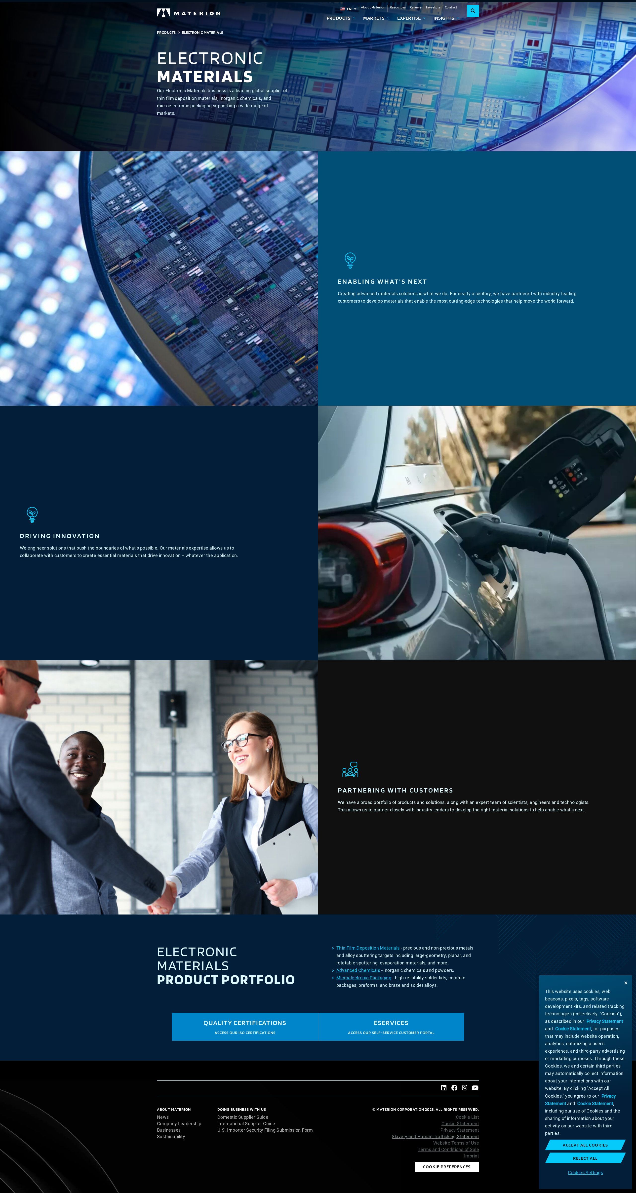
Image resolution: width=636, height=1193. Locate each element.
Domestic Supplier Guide (242, 1117)
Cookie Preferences (447, 1166)
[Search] (473, 11)
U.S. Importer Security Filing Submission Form (265, 1130)
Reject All (585, 1158)
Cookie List (467, 1117)
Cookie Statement (460, 1123)
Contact (451, 7)
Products (339, 18)
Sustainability (171, 1136)
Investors (433, 7)
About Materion (373, 7)
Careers (416, 7)
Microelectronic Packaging (363, 977)
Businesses (169, 1130)
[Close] (625, 982)
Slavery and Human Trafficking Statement (435, 1136)
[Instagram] (465, 1088)
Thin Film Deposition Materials (368, 948)
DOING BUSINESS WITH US (241, 1109)
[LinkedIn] (444, 1088)
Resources (398, 7)
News (163, 1117)
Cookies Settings (585, 1172)
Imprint (471, 1155)
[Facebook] (454, 1088)
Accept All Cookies (585, 1145)
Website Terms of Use (456, 1143)
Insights (444, 18)
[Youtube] (475, 1088)
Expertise (409, 18)
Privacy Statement (459, 1130)
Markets (373, 18)
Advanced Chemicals (358, 970)
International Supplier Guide (246, 1123)
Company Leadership (179, 1123)
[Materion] (189, 12)
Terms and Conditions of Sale (448, 1149)
